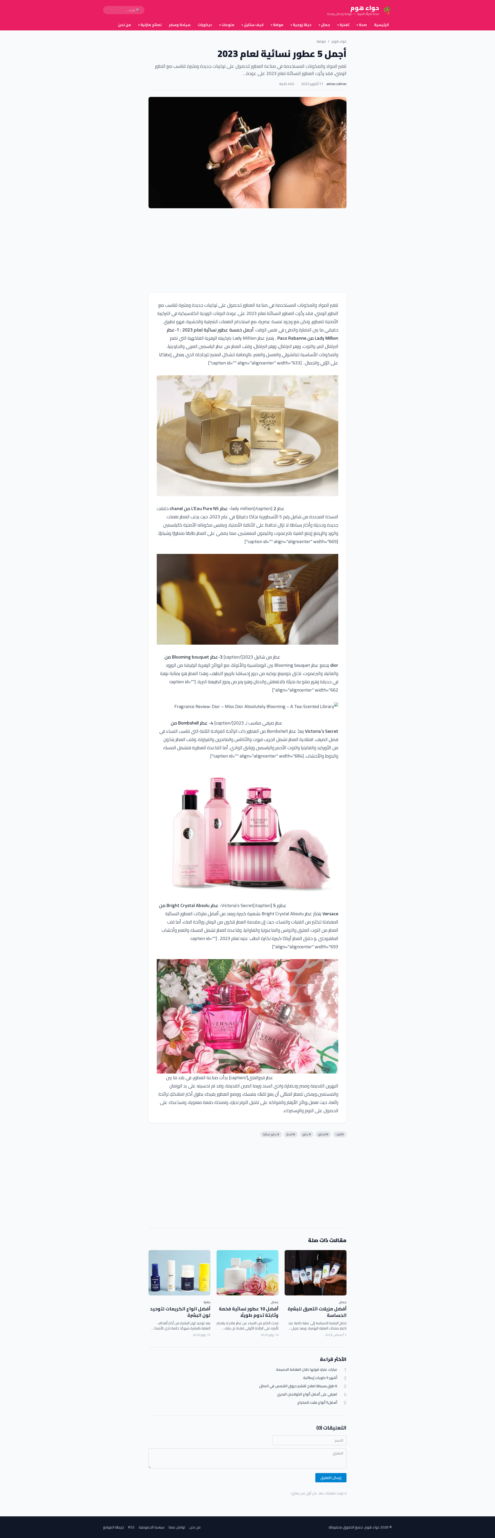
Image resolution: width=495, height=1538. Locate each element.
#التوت (340, 1134)
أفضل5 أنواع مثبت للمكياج (317, 1402)
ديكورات (205, 24)
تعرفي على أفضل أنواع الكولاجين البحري (307, 1394)
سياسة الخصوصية (151, 1527)
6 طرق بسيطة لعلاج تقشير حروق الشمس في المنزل (298, 1386)
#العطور (323, 1134)
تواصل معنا (177, 1527)
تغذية (343, 24)
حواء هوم (339, 41)
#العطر (290, 1134)
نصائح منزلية (150, 24)
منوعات (226, 24)
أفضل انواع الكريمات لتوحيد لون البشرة (180, 1311)
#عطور (306, 1134)
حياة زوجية (301, 24)
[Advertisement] (247, 250)
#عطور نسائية (271, 1134)
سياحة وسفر (180, 24)
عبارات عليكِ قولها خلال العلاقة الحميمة (306, 1369)
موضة (277, 24)
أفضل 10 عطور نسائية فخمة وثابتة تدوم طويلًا (248, 1311)
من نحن (124, 24)
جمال (324, 24)
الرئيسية (381, 24)
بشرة (206, 1302)
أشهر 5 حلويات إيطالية (320, 1377)
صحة (362, 24)
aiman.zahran (336, 83)
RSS (131, 1527)
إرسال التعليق (330, 1477)
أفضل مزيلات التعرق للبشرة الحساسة (317, 1311)
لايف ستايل (252, 24)
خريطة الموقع (113, 1527)
